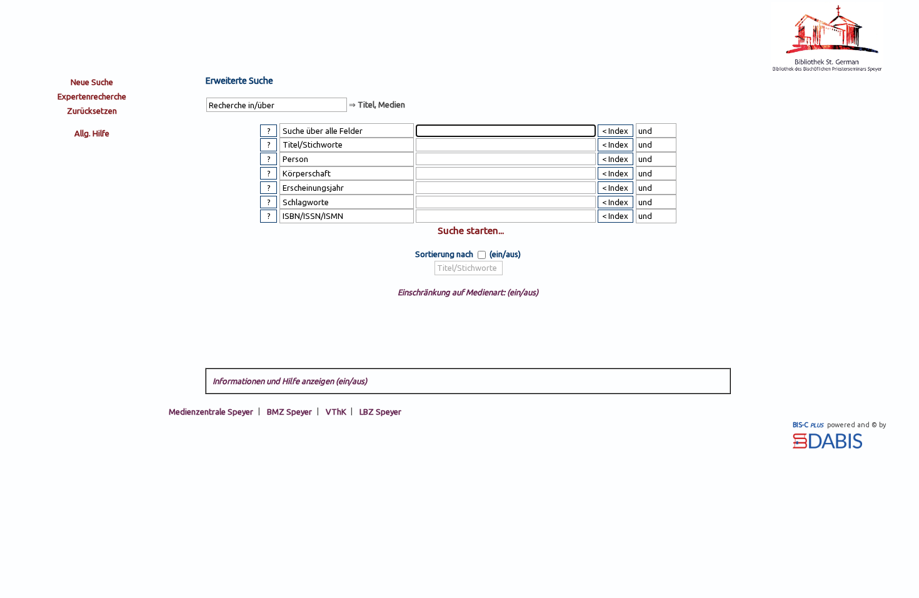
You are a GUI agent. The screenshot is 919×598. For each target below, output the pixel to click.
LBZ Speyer (380, 411)
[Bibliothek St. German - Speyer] (827, 70)
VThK (336, 411)
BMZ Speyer (289, 411)
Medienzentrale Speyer (211, 411)
